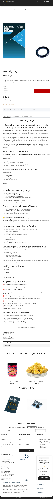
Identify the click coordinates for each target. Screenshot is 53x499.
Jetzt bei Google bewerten (44, 478)
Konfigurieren (40, 488)
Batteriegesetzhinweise (24, 444)
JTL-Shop (45, 497)
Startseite (3, 437)
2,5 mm (27, 90)
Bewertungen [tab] (16, 116)
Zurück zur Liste (7, 9)
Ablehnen (40, 492)
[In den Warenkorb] (4, 16)
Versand (13, 100)
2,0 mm (6, 88)
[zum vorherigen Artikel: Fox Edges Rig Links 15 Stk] (46, 12)
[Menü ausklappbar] (3, 1)
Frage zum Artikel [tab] (27, 116)
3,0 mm (27, 92)
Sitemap (3, 446)
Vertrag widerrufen (26, 450)
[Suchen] (51, 5)
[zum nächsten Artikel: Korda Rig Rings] (48, 12)
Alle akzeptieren (40, 484)
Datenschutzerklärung (32, 426)
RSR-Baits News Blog (6, 442)
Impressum (5, 494)
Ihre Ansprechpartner (6, 439)
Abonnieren (40, 430)
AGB (20, 439)
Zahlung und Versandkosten (7, 444)
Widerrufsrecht (22, 442)
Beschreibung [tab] (6, 116)
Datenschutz (13, 494)
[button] (37, 1)
